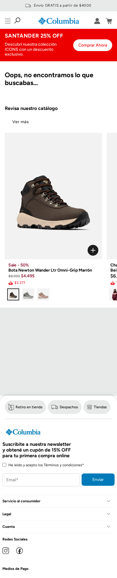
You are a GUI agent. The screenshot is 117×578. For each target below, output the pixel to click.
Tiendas (100, 407)
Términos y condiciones (63, 465)
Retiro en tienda (29, 407)
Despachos (69, 407)
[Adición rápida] (53, 250)
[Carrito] (109, 21)
